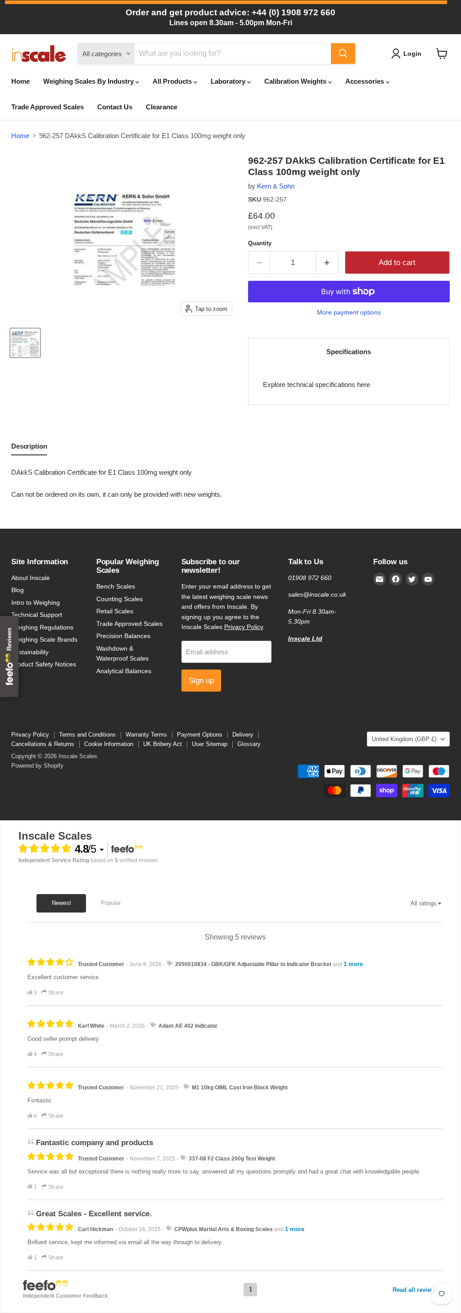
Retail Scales (114, 611)
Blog (17, 590)
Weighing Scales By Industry (89, 81)
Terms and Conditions (87, 734)
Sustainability (30, 652)
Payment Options (199, 734)
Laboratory (229, 81)
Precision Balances (123, 635)
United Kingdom (404, 739)
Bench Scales (115, 586)
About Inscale (30, 577)
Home (20, 81)
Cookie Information (108, 744)
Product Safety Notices (43, 664)
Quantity (259, 243)
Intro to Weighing (35, 602)
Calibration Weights (296, 81)
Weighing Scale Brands (44, 639)
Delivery (242, 734)
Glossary (249, 744)
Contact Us (114, 107)
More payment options (349, 312)
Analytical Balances (123, 670)
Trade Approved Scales (47, 107)
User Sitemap (209, 744)
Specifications (348, 351)
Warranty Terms (146, 734)
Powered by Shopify (37, 765)
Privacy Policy (243, 626)
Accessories (365, 81)
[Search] (343, 53)
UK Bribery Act (162, 744)
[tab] (29, 448)
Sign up (201, 680)
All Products (173, 81)
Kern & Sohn (275, 186)
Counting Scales (119, 599)
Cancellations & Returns (42, 744)
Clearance (161, 107)
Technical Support (36, 614)
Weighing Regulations (42, 627)
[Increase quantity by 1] (327, 262)
